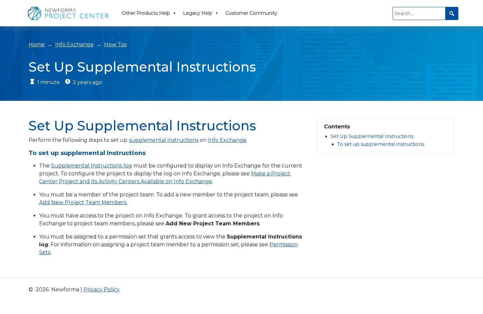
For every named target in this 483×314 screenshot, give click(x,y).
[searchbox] (425, 13)
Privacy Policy (101, 289)
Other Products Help (146, 13)
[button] (451, 13)
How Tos (115, 44)
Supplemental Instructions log (91, 166)
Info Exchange (74, 44)
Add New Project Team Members (82, 202)
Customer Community (251, 13)
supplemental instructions (163, 140)
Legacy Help (197, 13)
